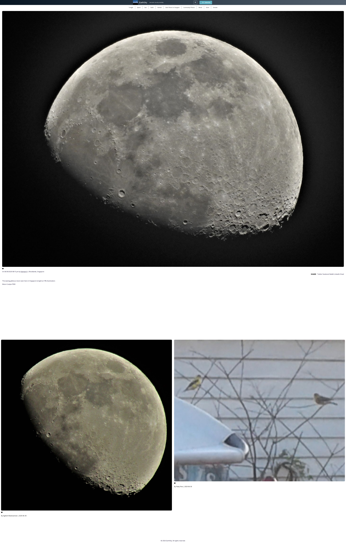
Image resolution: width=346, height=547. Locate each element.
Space (139, 7)
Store (207, 7)
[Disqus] (173, 312)
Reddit (331, 274)
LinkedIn (337, 274)
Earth (152, 7)
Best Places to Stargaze (172, 7)
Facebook (326, 274)
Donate (215, 7)
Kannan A (24, 272)
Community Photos (189, 7)
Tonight (131, 7)
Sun (145, 7)
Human (159, 7)
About (200, 7)
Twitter (319, 274)
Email (342, 274)
